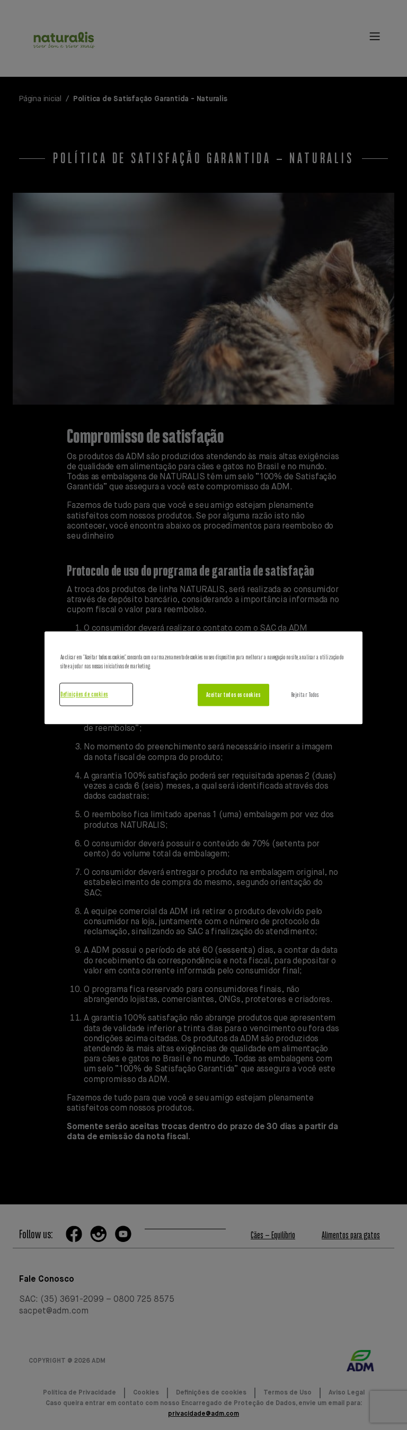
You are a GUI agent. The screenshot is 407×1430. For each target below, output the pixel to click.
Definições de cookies (84, 694)
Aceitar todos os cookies (233, 694)
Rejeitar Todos (305, 694)
